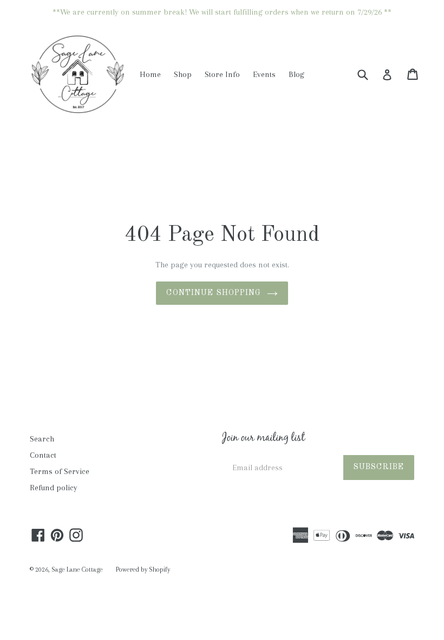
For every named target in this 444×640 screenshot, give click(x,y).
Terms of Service (59, 471)
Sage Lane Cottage (77, 569)
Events (264, 74)
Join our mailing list (263, 438)
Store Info (222, 74)
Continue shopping (213, 293)
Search (42, 439)
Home (150, 74)
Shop (183, 74)
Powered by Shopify (143, 569)
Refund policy (53, 487)
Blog (296, 74)
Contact (43, 455)
